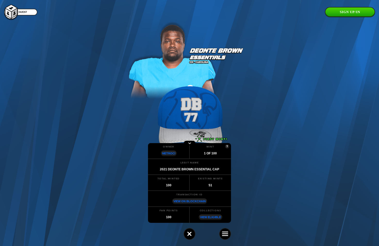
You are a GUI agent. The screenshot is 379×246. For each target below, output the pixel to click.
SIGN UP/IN (350, 12)
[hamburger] (225, 234)
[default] (189, 234)
